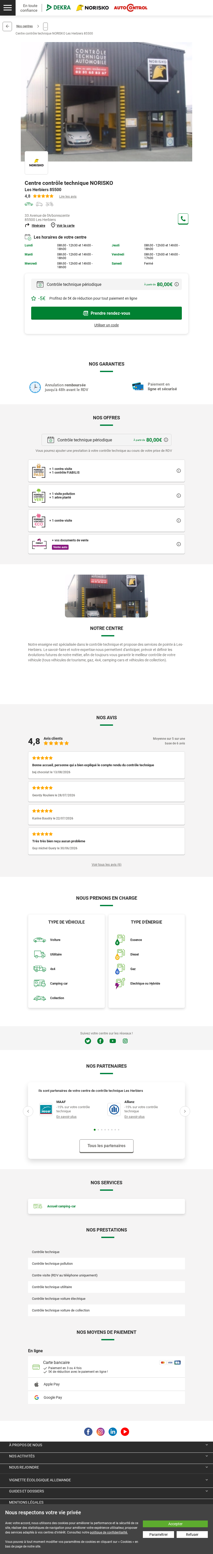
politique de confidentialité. (109, 1532)
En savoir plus (66, 1117)
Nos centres (24, 26)
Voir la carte (66, 225)
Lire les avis (68, 196)
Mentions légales (26, 1502)
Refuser (192, 1534)
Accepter (175, 1524)
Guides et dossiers (26, 1491)
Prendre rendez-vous (110, 313)
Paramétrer (158, 1534)
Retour (7, 26)
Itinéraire (38, 225)
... (45, 26)
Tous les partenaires (106, 1145)
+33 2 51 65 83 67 (183, 218)
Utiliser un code (106, 325)
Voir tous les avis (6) (107, 864)
